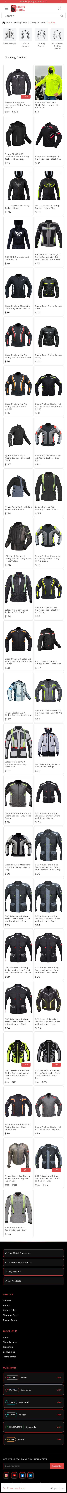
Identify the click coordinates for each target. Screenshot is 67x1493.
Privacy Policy (10, 1320)
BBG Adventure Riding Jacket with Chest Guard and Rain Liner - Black (47, 970)
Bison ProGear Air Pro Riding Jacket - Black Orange (16, 406)
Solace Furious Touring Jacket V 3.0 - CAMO (16, 611)
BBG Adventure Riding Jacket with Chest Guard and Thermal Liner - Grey (47, 867)
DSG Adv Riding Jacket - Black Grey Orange (47, 765)
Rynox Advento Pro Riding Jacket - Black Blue (18, 508)
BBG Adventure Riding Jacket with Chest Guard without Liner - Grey (47, 918)
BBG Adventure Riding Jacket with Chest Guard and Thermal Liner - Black (18, 970)
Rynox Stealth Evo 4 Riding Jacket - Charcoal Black (17, 457)
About (6, 1337)
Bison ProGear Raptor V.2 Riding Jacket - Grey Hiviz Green (18, 815)
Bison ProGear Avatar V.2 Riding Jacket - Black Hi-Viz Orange (18, 1126)
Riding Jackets (37, 23)
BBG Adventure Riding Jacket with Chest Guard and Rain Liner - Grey (17, 918)
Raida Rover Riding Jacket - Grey (48, 356)
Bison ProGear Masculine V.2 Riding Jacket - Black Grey (17, 867)
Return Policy (10, 1310)
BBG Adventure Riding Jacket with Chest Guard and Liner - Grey (47, 1178)
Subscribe (56, 1466)
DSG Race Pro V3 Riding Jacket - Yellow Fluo (47, 206)
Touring (51, 23)
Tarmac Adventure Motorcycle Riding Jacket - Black (18, 105)
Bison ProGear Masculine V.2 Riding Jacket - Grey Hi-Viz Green (48, 558)
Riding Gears (20, 23)
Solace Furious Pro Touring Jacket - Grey (16, 1228)
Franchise (8, 1346)
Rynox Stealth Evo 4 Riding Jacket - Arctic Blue (18, 714)
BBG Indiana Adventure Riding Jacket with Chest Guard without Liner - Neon (17, 1074)
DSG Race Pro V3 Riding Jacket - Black (17, 206)
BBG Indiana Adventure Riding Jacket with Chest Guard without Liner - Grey (47, 1074)
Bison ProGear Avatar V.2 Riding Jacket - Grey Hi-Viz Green (48, 712)
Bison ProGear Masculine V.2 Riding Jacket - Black (17, 307)
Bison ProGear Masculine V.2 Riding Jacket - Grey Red (48, 457)
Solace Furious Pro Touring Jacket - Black (46, 508)
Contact (7, 1300)
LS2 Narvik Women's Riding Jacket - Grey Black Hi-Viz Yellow (18, 558)
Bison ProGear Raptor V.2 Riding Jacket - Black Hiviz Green (48, 406)
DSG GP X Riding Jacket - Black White (17, 258)
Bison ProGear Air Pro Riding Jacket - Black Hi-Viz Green (47, 610)
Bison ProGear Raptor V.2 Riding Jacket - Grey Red (48, 1128)
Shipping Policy (11, 1315)
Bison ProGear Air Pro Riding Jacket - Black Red (18, 356)
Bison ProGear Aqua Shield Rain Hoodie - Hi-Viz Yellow (47, 105)
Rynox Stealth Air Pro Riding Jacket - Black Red (48, 662)
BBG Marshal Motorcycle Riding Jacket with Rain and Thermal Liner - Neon (48, 257)
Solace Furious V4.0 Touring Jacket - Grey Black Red (16, 764)
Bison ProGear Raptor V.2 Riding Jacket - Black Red (48, 157)
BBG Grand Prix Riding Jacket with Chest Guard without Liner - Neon (47, 1021)
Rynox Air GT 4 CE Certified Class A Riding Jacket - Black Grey (17, 156)
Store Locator (10, 1342)
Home (8, 23)
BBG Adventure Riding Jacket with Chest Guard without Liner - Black (17, 1021)
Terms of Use (9, 1356)
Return (6, 1305)
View (59, 1377)
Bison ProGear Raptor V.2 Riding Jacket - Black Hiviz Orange (18, 661)
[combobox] (33, 15)
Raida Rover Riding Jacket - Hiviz (48, 307)
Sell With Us (9, 1351)
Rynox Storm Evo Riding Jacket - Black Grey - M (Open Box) (17, 1178)
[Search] (61, 15)
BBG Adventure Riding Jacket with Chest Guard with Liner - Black (47, 815)
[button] (6, 8)
